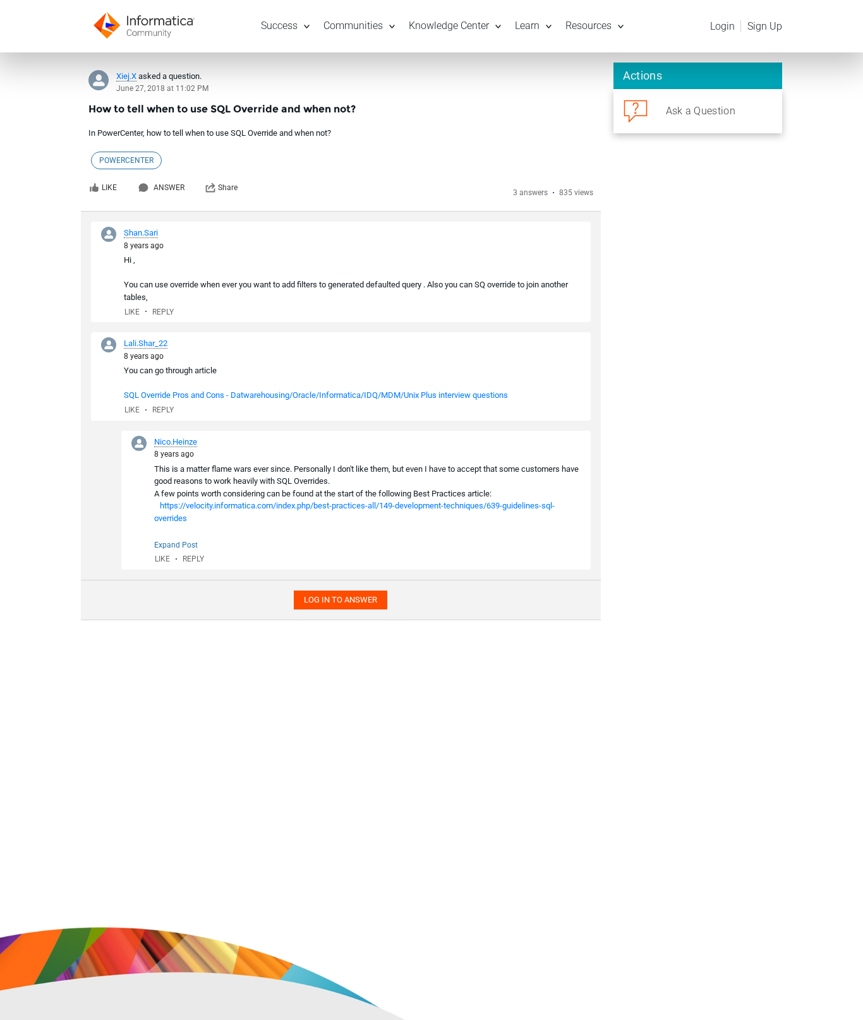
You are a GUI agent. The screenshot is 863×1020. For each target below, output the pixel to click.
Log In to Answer (340, 599)
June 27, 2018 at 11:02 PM (162, 88)
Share (228, 187)
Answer (169, 187)
